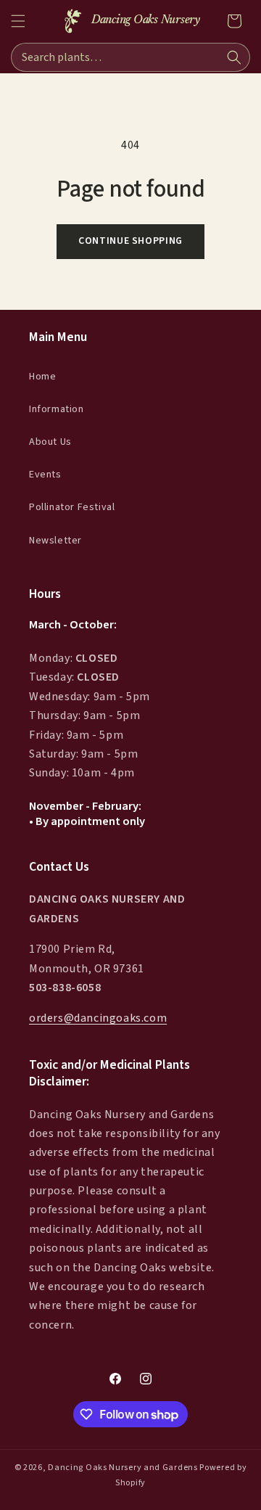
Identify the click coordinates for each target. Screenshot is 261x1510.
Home (42, 376)
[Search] (234, 57)
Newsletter (55, 540)
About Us (50, 442)
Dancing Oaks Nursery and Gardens (122, 1467)
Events (45, 474)
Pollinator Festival (72, 507)
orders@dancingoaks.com (98, 1018)
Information (56, 409)
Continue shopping (130, 241)
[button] (18, 21)
